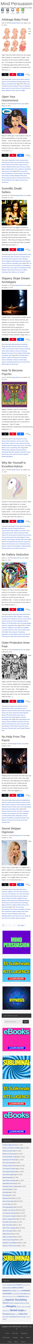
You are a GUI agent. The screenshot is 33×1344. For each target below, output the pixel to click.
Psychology (5, 272)
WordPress (25, 1326)
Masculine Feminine (7, 913)
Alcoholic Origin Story (9, 1145)
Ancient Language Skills (9, 1219)
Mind (21, 452)
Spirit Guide (15, 364)
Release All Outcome (9, 1154)
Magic (19, 911)
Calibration (13, 441)
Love (20, 351)
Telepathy (25, 454)
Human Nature (20, 79)
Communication (24, 160)
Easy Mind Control (8, 1222)
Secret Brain (6, 1189)
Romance (4, 546)
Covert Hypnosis (12, 619)
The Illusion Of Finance (9, 1168)
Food (12, 265)
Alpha (10, 526)
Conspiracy (17, 256)
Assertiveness (18, 344)
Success (28, 1316)
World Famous (25, 636)
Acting (22, 171)
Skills (11, 636)
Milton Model (25, 1306)
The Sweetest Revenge (9, 1213)
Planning (10, 728)
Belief (12, 541)
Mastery (16, 634)
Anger (20, 719)
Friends (8, 544)
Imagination (5, 634)
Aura (17, 254)
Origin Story (18, 916)
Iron (23, 86)
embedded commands (12, 360)
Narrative (9, 445)
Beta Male (4, 528)
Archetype (21, 355)
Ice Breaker (16, 818)
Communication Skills (7, 162)
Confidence (17, 530)
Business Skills (27, 254)
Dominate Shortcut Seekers (10, 1186)
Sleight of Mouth (16, 905)
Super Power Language (9, 1228)
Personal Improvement (8, 537)
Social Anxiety (16, 820)
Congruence (27, 541)
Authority (24, 344)
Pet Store (9, 820)
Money (8, 1310)
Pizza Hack (12, 88)
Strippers (22, 272)
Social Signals (11, 539)
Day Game (19, 813)
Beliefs (10, 160)
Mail (29, 267)
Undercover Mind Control (10, 1245)
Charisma (10, 528)
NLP (25, 1310)
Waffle (23, 90)
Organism (4, 820)
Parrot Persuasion (8, 1231)
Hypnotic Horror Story (7, 267)
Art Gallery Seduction (15, 554)
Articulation (11, 706)
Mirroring (4, 178)
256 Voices (5, 1285)
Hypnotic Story (18, 86)
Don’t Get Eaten (7, 1162)
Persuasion (22, 167)
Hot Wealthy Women (7, 632)
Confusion (4, 813)
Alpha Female (12, 79)
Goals (28, 1293)
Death (8, 721)
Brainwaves (9, 346)
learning (11, 634)
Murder (12, 726)
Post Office (24, 270)
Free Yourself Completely (10, 1216)
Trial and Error (22, 548)
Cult (17, 894)
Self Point (15, 454)
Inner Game (14, 621)
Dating (3, 544)
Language (19, 898)
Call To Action (24, 346)
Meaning (24, 351)
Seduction (21, 169)
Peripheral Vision (10, 180)
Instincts (11, 1303)
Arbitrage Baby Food (15, 19)
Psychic (28, 167)
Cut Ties (5, 1204)
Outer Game (25, 726)
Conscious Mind (18, 162)
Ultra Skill (5, 1195)
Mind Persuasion (16, 3)
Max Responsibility (8, 1207)
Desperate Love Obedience (10, 1242)
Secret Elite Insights (8, 1174)
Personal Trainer (25, 362)
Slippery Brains (7, 1234)
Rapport (4, 84)
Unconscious (5, 182)
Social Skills (15, 548)
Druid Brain (6, 1192)
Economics (23, 530)
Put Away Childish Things (9, 1157)
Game (7, 533)
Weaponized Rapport (7, 456)
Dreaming (27, 349)
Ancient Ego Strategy (8, 1240)
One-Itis (28, 634)
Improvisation (5, 175)
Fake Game (11, 630)
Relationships (10, 169)
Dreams (4, 360)
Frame (21, 1293)
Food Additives (26, 265)
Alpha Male (11, 344)
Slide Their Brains (7, 1225)
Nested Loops (26, 81)
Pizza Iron (18, 88)
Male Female (24, 911)
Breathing (8, 173)
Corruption (23, 256)
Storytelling (9, 84)
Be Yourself (8, 541)
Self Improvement (6, 548)
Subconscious (5, 171)
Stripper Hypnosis (15, 918)
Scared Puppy (20, 728)
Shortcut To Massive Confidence (12, 1148)
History (7, 896)
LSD (27, 267)
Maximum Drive (7, 1198)
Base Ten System (18, 811)
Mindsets (25, 621)
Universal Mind (6, 822)
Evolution (17, 1293)
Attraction (19, 1285)
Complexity (26, 811)
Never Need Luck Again (9, 1180)
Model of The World (7, 535)
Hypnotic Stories (6, 81)
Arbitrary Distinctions (7, 811)
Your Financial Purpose (9, 1171)
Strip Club (7, 918)
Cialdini (4, 349)
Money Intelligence (7, 261)
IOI (20, 818)
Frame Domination (12, 710)
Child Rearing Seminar (8, 86)
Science (16, 169)
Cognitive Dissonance (19, 528)
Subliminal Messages (21, 1316)
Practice (28, 544)
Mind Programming (12, 900)
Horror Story (15, 1296)
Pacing (3, 180)
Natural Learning (17, 535)
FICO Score (26, 721)
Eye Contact (26, 162)
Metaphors (19, 1306)
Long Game (23, 724)
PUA (3, 636)
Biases (28, 800)
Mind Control (23, 175)
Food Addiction (18, 265)
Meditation (11, 452)
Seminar (20, 454)
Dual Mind (13, 1290)
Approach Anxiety (11, 1285)
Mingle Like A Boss (8, 1151)
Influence (6, 1303)
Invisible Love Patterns (9, 1210)
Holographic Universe (21, 815)
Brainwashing (5, 450)
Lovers (17, 544)
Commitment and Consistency (19, 357)
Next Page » (21, 925)
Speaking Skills (20, 539)
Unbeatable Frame (8, 1183)
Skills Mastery (17, 636)
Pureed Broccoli (26, 88)
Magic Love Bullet (8, 1237)
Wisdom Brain (6, 1177)
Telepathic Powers (10, 90)
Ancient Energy (20, 907)
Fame (15, 630)
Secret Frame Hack (8, 1201)
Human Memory (6, 164)
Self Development (26, 546)
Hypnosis (27, 79)
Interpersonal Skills (24, 443)
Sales (9, 272)
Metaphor (13, 81)
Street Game (24, 820)
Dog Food (7, 265)
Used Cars (18, 90)
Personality (22, 544)
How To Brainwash (7, 911)
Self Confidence (17, 546)
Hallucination (26, 630)
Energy (13, 1293)
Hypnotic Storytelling (24, 173)
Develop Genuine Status (9, 1165)
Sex (18, 272)
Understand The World (9, 1159)
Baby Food (27, 84)
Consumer (4, 894)
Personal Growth (26, 535)
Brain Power (16, 160)
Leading (12, 175)
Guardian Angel (22, 360)
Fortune (20, 630)
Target (3, 90)
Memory (4, 167)
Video (14, 84)
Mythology (19, 81)
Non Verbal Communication (22, 178)
